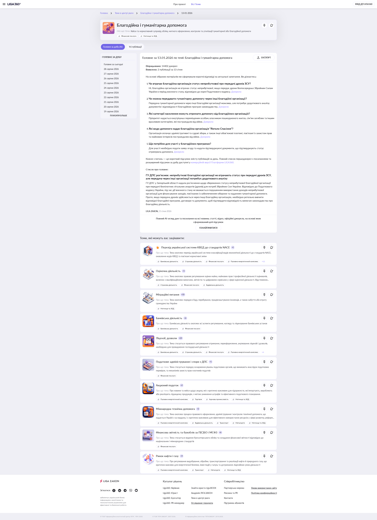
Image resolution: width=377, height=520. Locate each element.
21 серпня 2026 (111, 102)
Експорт (266, 57)
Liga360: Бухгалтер (172, 498)
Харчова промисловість (218, 399)
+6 (185, 318)
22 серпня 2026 (111, 97)
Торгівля (198, 399)
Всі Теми (196, 4)
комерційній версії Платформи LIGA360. (212, 162)
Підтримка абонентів (234, 503)
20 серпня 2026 (111, 106)
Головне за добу (111, 57)
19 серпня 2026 (111, 111)
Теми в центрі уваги (200, 498)
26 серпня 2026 (111, 78)
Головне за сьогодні (113, 64)
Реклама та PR (231, 493)
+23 (180, 338)
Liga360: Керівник (171, 488)
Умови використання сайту (264, 488)
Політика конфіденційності (264, 493)
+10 (182, 294)
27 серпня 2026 (111, 73)
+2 (182, 385)
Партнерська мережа (234, 488)
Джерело (236, 91)
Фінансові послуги (128, 36)
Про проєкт (179, 4)
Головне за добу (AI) (113, 47)
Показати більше (118, 115)
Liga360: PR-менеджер (173, 503)
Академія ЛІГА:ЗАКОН (202, 493)
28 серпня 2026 (111, 69)
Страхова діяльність (193, 261)
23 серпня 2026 (111, 92)
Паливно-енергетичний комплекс (244, 261)
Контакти (228, 498)
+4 (182, 456)
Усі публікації (135, 47)
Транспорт (224, 423)
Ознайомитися (208, 228)
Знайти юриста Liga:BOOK (203, 488)
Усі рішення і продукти (202, 503)
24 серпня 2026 (111, 88)
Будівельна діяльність (215, 285)
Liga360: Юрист (170, 493)
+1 (233, 247)
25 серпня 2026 (111, 83)
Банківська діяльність (169, 261)
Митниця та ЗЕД (150, 36)
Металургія (240, 423)
